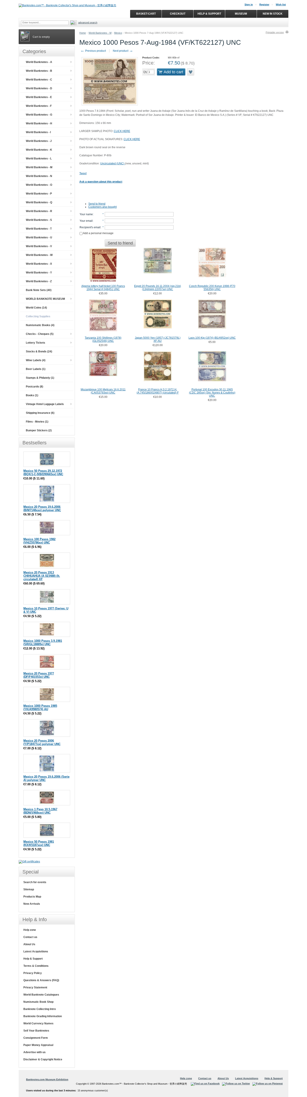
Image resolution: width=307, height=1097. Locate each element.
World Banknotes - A (39, 62)
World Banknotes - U (39, 237)
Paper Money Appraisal (38, 1045)
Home (82, 32)
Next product (123, 50)
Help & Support (33, 958)
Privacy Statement (35, 987)
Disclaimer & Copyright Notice (42, 1059)
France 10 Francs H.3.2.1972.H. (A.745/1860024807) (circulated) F (158, 391)
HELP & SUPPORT (209, 13)
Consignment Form (35, 1037)
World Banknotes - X (39, 263)
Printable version (275, 32)
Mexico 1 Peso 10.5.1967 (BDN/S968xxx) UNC (40, 811)
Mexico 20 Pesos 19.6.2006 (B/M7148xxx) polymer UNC (42, 508)
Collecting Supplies (38, 316)
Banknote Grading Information (42, 1016)
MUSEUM (241, 13)
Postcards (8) (34, 386)
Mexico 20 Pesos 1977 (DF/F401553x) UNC (38, 675)
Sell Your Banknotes (36, 1030)
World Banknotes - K (39, 149)
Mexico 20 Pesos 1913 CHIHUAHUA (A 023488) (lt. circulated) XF (41, 576)
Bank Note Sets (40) (38, 290)
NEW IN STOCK (273, 13)
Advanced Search (87, 22)
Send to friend (96, 203)
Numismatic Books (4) (40, 325)
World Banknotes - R (39, 211)
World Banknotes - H (39, 123)
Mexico (118, 32)
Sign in (249, 4)
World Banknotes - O (39, 184)
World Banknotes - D (39, 88)
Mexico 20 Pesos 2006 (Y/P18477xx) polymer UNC (41, 742)
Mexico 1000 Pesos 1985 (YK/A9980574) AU (40, 707)
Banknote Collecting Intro (39, 1009)
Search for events (34, 882)
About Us (29, 944)
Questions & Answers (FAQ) (41, 980)
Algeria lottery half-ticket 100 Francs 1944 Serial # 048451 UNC (103, 287)
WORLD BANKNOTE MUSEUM (45, 298)
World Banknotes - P (39, 193)
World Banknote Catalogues (41, 994)
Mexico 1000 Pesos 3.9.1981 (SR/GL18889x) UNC (42, 642)
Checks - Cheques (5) (39, 334)
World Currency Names (38, 1023)
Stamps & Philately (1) (40, 377)
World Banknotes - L (39, 158)
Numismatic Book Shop (38, 1001)
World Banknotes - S (39, 220)
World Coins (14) (36, 307)
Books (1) (32, 395)
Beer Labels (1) (35, 369)
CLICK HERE (122, 131)
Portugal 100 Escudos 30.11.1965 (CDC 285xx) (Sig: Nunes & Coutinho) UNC (212, 392)
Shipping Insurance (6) (40, 412)
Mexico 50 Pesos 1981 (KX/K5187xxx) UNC (38, 843)
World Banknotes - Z (39, 281)
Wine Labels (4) (35, 360)
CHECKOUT (177, 13)
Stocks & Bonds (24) (39, 351)
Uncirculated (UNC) (112, 163)
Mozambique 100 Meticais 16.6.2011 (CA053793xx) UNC (103, 391)
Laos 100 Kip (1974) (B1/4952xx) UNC (212, 337)
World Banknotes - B (39, 70)
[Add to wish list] (191, 72)
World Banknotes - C (39, 79)
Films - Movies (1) (37, 421)
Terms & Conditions (36, 965)
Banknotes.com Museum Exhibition (47, 1079)
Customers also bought (102, 206)
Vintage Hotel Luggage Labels (45, 404)
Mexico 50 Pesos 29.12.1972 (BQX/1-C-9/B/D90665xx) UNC (43, 472)
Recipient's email (90, 227)
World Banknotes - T (39, 228)
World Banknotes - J (39, 141)
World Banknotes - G (39, 114)
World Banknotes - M (100, 32)
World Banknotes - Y (39, 272)
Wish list (281, 4)
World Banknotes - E (39, 97)
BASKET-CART (146, 13)
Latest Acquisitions (35, 951)
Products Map (32, 896)
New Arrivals (31, 903)
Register (264, 4)
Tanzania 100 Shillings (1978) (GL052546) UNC (103, 339)
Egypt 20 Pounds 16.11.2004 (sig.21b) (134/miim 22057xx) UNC (157, 287)
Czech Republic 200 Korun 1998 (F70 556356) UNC (212, 287)
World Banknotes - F (39, 105)
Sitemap (28, 889)
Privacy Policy (32, 973)
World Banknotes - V (39, 246)
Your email (86, 220)
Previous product (93, 50)
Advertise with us (34, 1052)
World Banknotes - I (38, 132)
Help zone (29, 929)
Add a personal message (97, 233)
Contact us (30, 937)
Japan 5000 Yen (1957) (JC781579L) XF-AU (157, 339)
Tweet (83, 173)
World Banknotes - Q (39, 202)
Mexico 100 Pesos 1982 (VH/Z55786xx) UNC (39, 540)
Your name (86, 214)
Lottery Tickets (35, 342)
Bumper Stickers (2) (39, 430)
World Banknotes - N (39, 176)
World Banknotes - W (39, 255)
